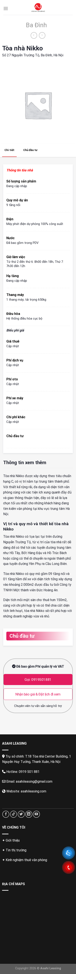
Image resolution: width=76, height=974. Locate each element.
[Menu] (5, 8)
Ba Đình (36, 25)
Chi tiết (9, 150)
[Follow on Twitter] (21, 814)
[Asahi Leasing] (38, 7)
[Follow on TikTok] (13, 814)
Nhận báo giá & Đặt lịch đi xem (38, 694)
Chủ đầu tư (30, 150)
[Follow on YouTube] (36, 814)
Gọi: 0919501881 (38, 679)
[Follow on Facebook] (5, 814)
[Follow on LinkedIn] (28, 814)
